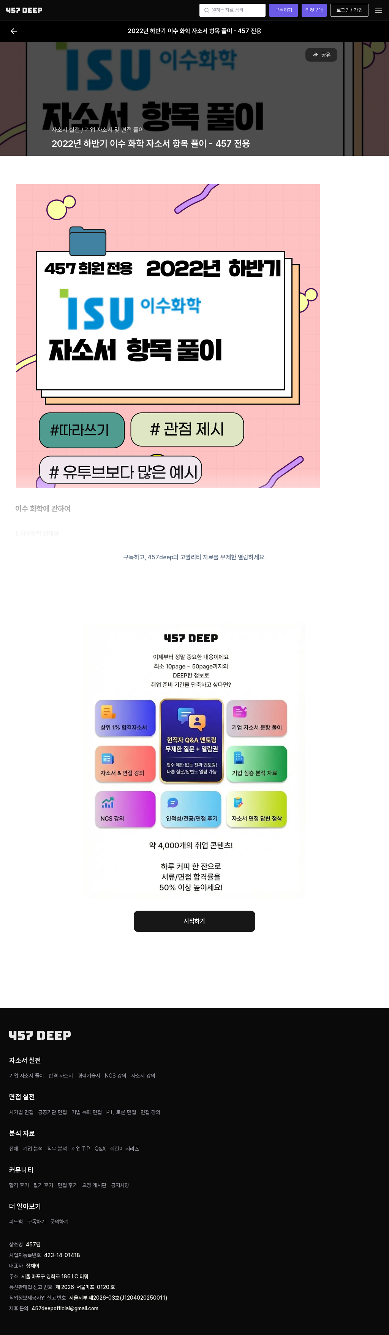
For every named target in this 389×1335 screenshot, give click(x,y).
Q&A (100, 1149)
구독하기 (284, 10)
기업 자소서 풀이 (26, 1076)
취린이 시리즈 (124, 1149)
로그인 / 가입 (349, 10)
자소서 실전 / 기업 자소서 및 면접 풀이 (98, 129)
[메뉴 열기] (378, 10)
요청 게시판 (94, 1185)
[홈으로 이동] (24, 10)
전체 (13, 1149)
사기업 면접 (21, 1112)
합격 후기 (19, 1185)
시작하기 (194, 921)
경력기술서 (88, 1076)
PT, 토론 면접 (121, 1112)
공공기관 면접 (52, 1112)
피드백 (16, 1222)
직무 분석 (57, 1149)
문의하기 (59, 1222)
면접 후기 (67, 1185)
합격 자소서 (61, 1076)
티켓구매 (314, 10)
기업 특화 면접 (86, 1112)
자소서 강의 (143, 1076)
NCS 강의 (116, 1076)
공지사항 (120, 1185)
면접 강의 (150, 1112)
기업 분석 (33, 1149)
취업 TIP (80, 1149)
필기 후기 (43, 1185)
